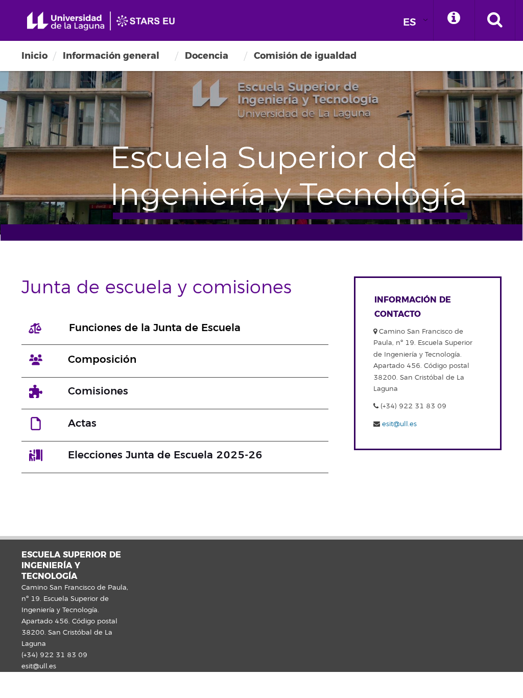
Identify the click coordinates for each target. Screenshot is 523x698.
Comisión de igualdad (305, 56)
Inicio (34, 56)
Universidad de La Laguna (104, 21)
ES (409, 22)
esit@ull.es (399, 424)
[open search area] (494, 20)
